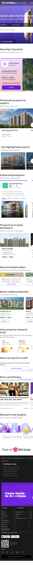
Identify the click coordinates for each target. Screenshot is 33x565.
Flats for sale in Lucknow (10, 471)
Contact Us (4, 524)
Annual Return (5, 520)
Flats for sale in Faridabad (10, 475)
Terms (3, 518)
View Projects (12, 65)
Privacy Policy (5, 522)
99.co (17, 516)
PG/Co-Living (15, 24)
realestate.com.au (20, 512)
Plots (25, 24)
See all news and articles (25, 379)
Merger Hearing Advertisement (5, 529)
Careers (3, 512)
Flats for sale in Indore (9, 473)
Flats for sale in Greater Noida (11, 467)
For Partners (4, 516)
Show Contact (12, 284)
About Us (3, 514)
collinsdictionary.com (21, 518)
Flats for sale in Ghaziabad (10, 469)
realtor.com (19, 514)
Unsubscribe (4, 526)
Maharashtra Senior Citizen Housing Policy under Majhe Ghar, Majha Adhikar (14, 398)
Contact (4, 321)
